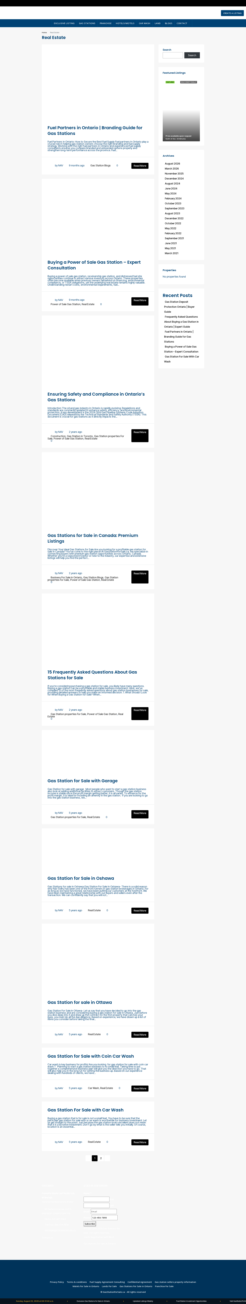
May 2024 (170, 193)
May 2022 (170, 228)
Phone (88, 1217)
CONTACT (182, 23)
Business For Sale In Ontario (66, 577)
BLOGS (168, 23)
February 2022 (173, 233)
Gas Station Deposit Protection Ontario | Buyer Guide (179, 306)
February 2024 (173, 198)
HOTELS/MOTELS (125, 23)
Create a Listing (232, 13)
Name (87, 1193)
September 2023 (174, 208)
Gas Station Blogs (100, 165)
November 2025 (174, 173)
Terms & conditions (77, 1282)
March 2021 (171, 253)
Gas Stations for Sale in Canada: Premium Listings (93, 538)
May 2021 (170, 248)
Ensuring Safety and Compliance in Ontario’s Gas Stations (96, 397)
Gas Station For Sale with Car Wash (86, 1110)
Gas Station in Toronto (80, 436)
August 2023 (172, 213)
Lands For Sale (109, 1286)
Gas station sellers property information (175, 1282)
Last (111, 1205)
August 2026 (172, 163)
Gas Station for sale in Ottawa (80, 1002)
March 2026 (172, 168)
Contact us (47, 1237)
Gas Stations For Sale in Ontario (136, 1286)
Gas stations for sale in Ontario (100, 1243)
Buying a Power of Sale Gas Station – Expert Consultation (94, 265)
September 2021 (174, 238)
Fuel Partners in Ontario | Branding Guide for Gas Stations (95, 130)
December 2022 (174, 218)
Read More (140, 165)
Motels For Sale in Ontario (86, 1286)
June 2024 (171, 188)
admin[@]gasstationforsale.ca (60, 1230)
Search (167, 50)
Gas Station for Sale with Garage (83, 781)
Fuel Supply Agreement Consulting (107, 1282)
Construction (58, 436)
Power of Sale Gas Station (65, 304)
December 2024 (174, 178)
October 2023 (173, 203)
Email (87, 1211)
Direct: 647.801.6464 (55, 1218)
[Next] (107, 1158)
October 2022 (173, 223)
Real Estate (88, 304)
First (111, 1199)
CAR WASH (144, 23)
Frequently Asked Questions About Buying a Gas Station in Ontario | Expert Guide (181, 321)
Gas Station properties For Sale (68, 714)
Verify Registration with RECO (99, 1237)
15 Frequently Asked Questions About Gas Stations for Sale (92, 675)
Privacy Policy (57, 1282)
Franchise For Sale (164, 1286)
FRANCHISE (106, 23)
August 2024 (172, 183)
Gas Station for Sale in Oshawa (81, 878)
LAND (158, 23)
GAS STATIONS (87, 23)
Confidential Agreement (140, 1282)
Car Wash (93, 1088)
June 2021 (171, 243)
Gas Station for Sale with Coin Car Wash (91, 1056)
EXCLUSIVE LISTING (64, 23)
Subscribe (90, 1223)
